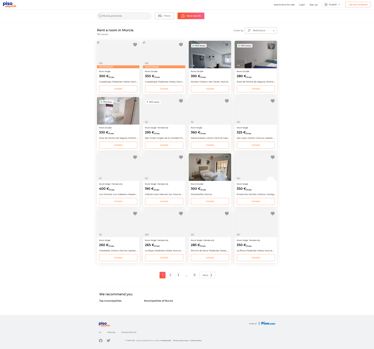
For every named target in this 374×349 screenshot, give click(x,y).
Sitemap (111, 332)
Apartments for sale (284, 4)
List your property (358, 4)
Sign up (313, 4)
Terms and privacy (180, 340)
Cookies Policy (195, 340)
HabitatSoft (166, 340)
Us (100, 332)
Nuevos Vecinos (128, 332)
